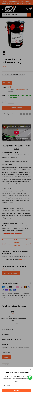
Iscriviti (16, 390)
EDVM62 (17, 245)
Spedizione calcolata (21, 89)
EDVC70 (17, 242)
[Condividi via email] (30, 114)
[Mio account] (27, 9)
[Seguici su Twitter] (27, 114)
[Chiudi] (30, 370)
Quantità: (4, 102)
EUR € (4, 364)
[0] (30, 9)
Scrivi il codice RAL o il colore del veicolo (13, 74)
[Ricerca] (29, 15)
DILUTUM (22, 259)
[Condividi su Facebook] (21, 114)
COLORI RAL (7, 83)
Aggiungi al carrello (16, 107)
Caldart (4, 66)
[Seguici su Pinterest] (24, 114)
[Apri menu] (2, 9)
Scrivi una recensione (10, 273)
